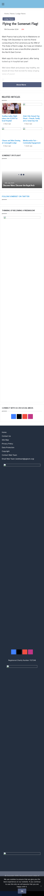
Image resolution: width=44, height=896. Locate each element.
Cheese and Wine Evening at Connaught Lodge (11, 141)
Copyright (6, 451)
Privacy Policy (7, 444)
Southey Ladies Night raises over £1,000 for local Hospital (9, 118)
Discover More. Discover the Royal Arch (18, 185)
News (12, 14)
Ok (22, 891)
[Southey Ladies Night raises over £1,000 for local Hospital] (11, 108)
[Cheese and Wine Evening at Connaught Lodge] (11, 132)
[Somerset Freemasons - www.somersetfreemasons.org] (22, 4)
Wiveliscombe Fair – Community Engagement (31, 141)
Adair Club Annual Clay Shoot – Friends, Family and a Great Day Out (31, 118)
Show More (21, 85)
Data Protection (8, 447)
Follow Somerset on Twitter (15, 196)
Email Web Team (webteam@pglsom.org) (18, 459)
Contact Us (6, 436)
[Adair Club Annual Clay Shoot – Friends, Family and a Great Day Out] (32, 108)
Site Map (5, 440)
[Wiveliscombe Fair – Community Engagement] (32, 132)
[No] (41, 886)
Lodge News (21, 14)
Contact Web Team (9, 455)
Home (6, 14)
